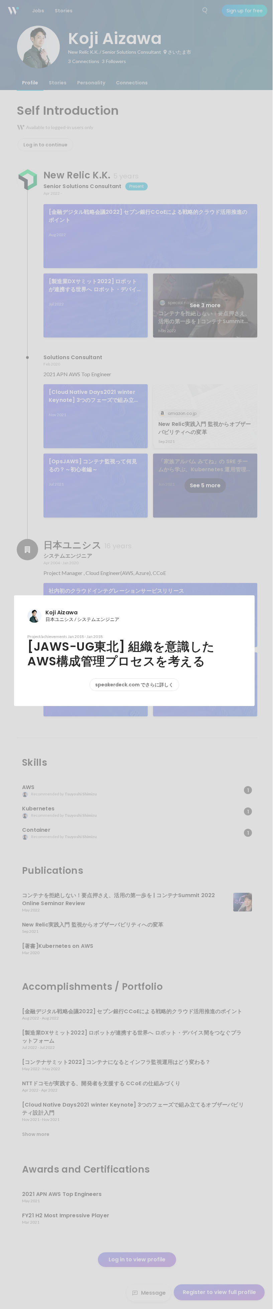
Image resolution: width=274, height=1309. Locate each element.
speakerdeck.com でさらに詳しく (134, 684)
